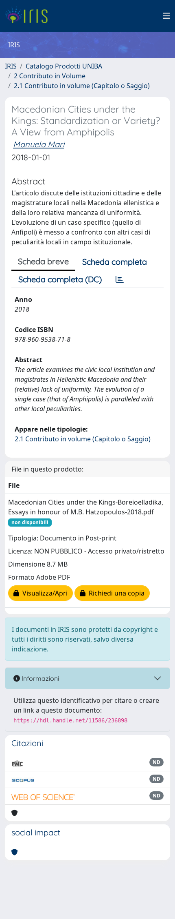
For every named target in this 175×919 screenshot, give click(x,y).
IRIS (11, 66)
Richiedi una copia (114, 593)
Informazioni (39, 678)
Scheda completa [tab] (114, 262)
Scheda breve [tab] (43, 261)
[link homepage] (29, 16)
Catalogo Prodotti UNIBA (64, 66)
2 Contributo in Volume (49, 75)
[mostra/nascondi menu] (166, 16)
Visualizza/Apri (43, 593)
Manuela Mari (38, 144)
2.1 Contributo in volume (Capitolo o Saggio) (82, 85)
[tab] (120, 279)
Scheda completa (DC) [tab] (60, 279)
